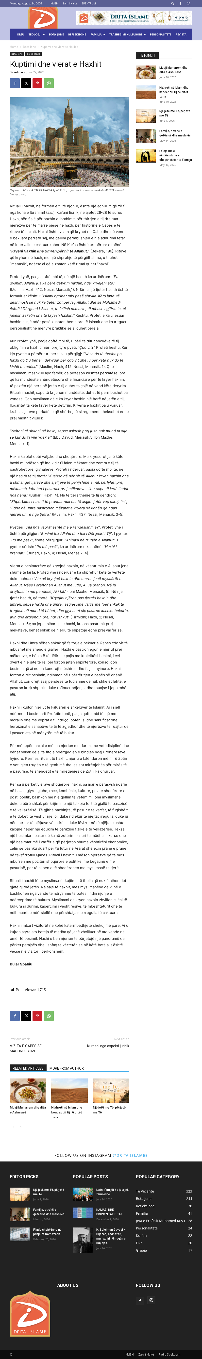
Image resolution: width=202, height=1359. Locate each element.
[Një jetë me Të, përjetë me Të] (111, 1090)
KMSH (54, 3)
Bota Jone (56, 34)
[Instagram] (188, 3)
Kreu (20, 34)
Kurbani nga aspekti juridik (108, 1046)
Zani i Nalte (70, 3)
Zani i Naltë (146, 1354)
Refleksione (77, 34)
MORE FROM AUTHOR (67, 1068)
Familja (96, 34)
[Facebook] (180, 3)
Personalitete (160, 34)
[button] (173, 3)
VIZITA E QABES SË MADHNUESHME (26, 1048)
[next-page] (21, 1127)
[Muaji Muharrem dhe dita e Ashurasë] (28, 1090)
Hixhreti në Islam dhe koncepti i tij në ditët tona (66, 1112)
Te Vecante (33, 53)
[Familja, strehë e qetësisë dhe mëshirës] (146, 136)
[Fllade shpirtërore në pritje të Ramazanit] (20, 1234)
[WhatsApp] (49, 83)
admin (18, 72)
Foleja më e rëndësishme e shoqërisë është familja (175, 155)
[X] (26, 83)
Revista (181, 34)
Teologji (35, 34)
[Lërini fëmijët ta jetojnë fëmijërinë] (83, 1194)
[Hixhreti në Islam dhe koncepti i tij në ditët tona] (69, 1090)
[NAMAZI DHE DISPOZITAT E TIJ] (83, 1213)
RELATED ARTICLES (28, 1068)
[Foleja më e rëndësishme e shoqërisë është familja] (146, 156)
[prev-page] (13, 1127)
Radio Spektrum (169, 1354)
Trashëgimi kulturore (125, 34)
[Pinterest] (37, 83)
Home (14, 47)
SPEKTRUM (89, 3)
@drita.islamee (130, 1155)
